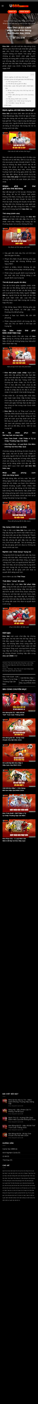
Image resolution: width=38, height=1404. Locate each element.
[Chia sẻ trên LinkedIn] (24, 38)
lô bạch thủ (20, 1190)
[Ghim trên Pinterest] (22, 38)
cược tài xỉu (21, 1173)
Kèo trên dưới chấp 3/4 (10, 1188)
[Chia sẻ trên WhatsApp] (14, 38)
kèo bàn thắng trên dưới (14, 1175)
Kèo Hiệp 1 (5, 1178)
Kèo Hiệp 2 (10, 1178)
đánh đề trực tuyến (7, 1200)
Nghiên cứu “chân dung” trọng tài (19, 101)
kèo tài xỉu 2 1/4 (28, 1188)
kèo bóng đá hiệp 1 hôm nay (27, 1175)
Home (6, 21)
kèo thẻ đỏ (14, 663)
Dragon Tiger (27, 1173)
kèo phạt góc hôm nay (21, 1180)
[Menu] (2, 5)
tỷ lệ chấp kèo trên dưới (11, 1195)
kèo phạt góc (25, 1178)
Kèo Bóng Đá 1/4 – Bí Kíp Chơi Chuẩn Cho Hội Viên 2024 (19, 1134)
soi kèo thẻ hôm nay (23, 1193)
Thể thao (13, 21)
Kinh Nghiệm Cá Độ (10, 1153)
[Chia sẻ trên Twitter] (18, 38)
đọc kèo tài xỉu (16, 1200)
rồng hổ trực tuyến (12, 1193)
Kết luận (8, 105)
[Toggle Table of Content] (31, 74)
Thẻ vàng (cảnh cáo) (14, 81)
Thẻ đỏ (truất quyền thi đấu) (17, 83)
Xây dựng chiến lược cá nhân (17, 99)
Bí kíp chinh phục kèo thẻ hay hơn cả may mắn (20, 91)
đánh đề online (31, 1197)
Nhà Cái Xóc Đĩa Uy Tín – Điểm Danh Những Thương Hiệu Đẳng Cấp (21, 1101)
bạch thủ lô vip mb (18, 1171)
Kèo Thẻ (7, 663)
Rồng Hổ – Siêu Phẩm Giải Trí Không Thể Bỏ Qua (19, 1110)
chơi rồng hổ (26, 1171)
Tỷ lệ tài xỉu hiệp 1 (21, 1195)
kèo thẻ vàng (21, 665)
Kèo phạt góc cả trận (9, 1180)
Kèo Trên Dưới (21, 1185)
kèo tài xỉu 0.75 (19, 1188)
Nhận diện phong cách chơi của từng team (20, 96)
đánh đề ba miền (14, 1197)
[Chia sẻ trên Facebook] (16, 38)
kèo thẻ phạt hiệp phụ (9, 665)
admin (29, 36)
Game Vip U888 (9, 1149)
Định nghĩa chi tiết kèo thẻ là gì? (16, 77)
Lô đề (5, 1156)
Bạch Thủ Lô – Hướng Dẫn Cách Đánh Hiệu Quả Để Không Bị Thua (21, 1118)
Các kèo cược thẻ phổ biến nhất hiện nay (19, 87)
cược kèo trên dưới (12, 1173)
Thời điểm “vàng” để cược (16, 103)
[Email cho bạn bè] (20, 38)
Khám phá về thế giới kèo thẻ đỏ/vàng (19, 79)
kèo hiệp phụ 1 (17, 1178)
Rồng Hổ (5, 1193)
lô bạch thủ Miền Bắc (28, 1190)
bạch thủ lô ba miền (8, 1171)
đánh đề (8, 1197)
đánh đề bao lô (23, 1197)
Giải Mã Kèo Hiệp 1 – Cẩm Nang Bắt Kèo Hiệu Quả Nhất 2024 (27, 680)
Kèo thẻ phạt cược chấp (25, 663)
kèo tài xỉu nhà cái (12, 1190)
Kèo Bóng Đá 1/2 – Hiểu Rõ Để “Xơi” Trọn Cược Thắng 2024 (21, 1126)
